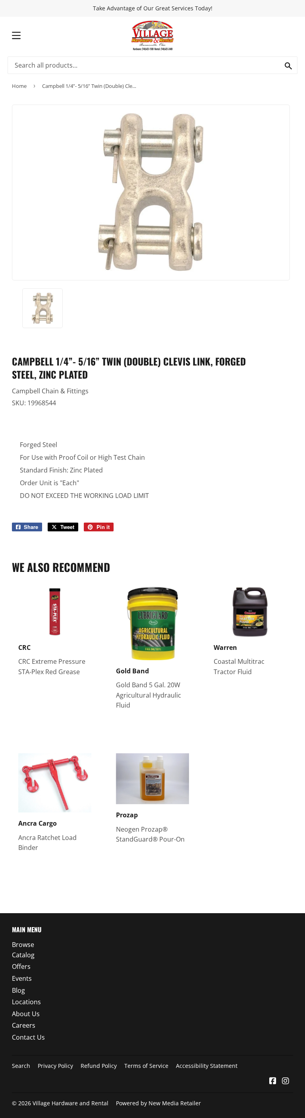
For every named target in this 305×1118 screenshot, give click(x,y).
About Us (26, 1013)
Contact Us (28, 1037)
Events (22, 978)
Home (19, 85)
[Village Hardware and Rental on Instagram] (285, 1081)
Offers (21, 966)
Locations (26, 1001)
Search (21, 1065)
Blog (18, 990)
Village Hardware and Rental (70, 1103)
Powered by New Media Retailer (158, 1103)
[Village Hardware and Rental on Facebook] (272, 1081)
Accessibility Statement (206, 1065)
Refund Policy (99, 1065)
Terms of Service (146, 1065)
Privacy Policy (55, 1065)
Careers (23, 1025)
